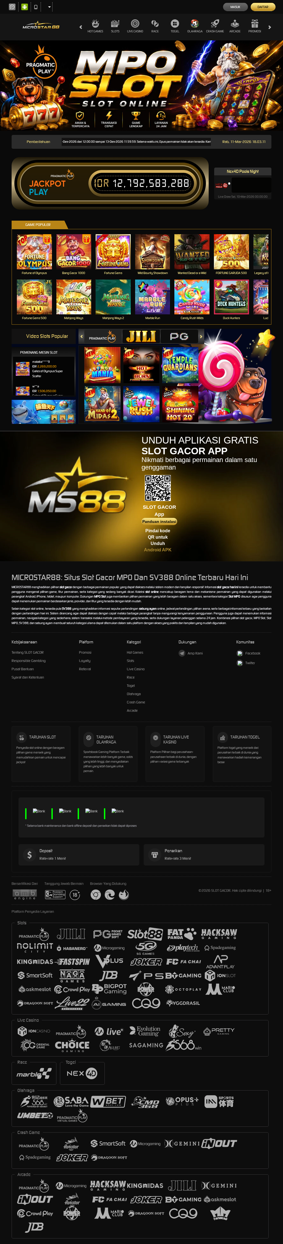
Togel (175, 31)
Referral (85, 669)
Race (155, 31)
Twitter (250, 663)
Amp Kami (195, 653)
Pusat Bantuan (23, 669)
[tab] (103, 336)
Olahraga (195, 31)
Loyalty (84, 660)
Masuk (235, 7)
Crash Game (215, 31)
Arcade (234, 31)
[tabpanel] (141, 85)
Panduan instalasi (159, 521)
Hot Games (95, 31)
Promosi (254, 31)
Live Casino (135, 31)
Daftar (263, 7)
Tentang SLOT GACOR (28, 652)
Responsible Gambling (29, 660)
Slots (115, 31)
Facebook (252, 653)
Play (38, 192)
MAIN (37, 251)
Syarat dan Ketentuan (28, 677)
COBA (105, 359)
